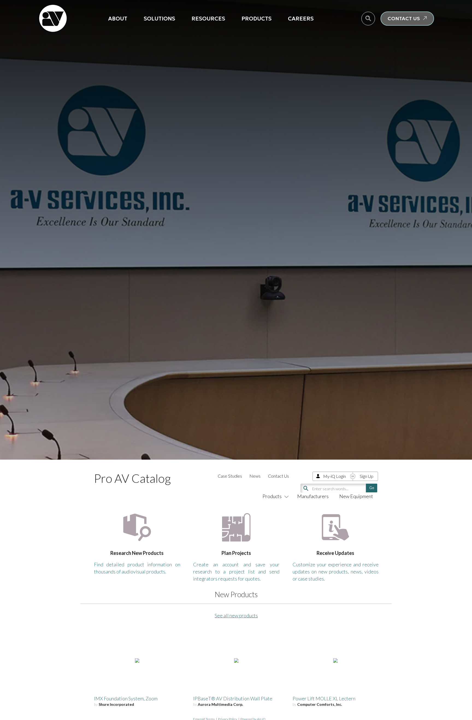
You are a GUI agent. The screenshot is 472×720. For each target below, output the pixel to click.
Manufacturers (313, 496)
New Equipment (356, 496)
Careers (301, 18)
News (255, 475)
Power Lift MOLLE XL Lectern (324, 698)
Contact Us (278, 475)
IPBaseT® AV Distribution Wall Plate (232, 698)
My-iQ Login (334, 476)
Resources (208, 18)
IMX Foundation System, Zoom (126, 698)
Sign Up (366, 476)
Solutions (159, 18)
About (117, 18)
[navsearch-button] (368, 18)
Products (256, 18)
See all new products (236, 615)
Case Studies (230, 475)
